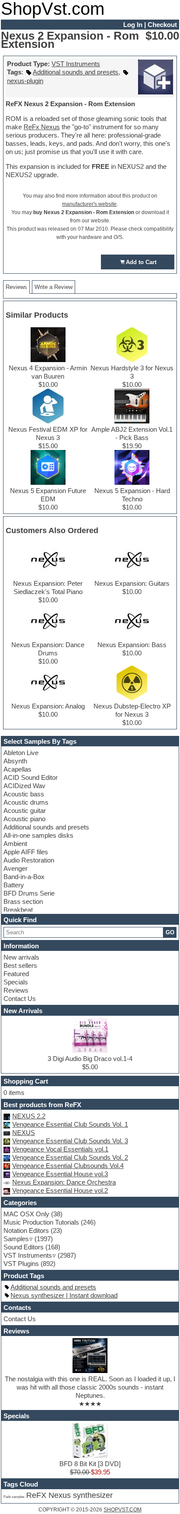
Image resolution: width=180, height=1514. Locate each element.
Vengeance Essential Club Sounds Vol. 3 (70, 1141)
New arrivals (21, 957)
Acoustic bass (23, 794)
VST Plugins (21, 1263)
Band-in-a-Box (24, 876)
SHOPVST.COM (123, 1510)
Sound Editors (23, 1247)
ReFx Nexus (42, 127)
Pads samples (13, 1497)
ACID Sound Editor (30, 777)
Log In (132, 24)
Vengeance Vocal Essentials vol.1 (60, 1149)
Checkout (162, 24)
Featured (16, 973)
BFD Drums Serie (29, 893)
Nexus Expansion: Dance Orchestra (64, 1182)
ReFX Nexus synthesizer (69, 1495)
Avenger (15, 868)
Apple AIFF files (25, 852)
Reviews (15, 990)
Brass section (23, 901)
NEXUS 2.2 (28, 1116)
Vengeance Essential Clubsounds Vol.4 (68, 1165)
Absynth (15, 761)
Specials (15, 982)
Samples (16, 1238)
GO (170, 932)
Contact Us (19, 998)
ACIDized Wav (24, 785)
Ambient (15, 843)
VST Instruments (76, 63)
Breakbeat (18, 909)
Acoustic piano (24, 818)
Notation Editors (26, 1230)
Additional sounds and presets (46, 827)
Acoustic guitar (24, 810)
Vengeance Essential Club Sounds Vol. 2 (70, 1157)
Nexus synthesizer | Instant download (64, 1295)
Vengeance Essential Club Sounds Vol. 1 (70, 1124)
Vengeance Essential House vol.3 (60, 1174)
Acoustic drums (25, 802)
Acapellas (17, 769)
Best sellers (20, 965)
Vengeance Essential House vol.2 (60, 1190)
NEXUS (23, 1132)
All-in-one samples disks (38, 835)
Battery (13, 885)
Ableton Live (20, 752)
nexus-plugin (25, 80)
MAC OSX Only (26, 1214)
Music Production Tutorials (41, 1222)
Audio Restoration (28, 860)
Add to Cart (141, 262)
